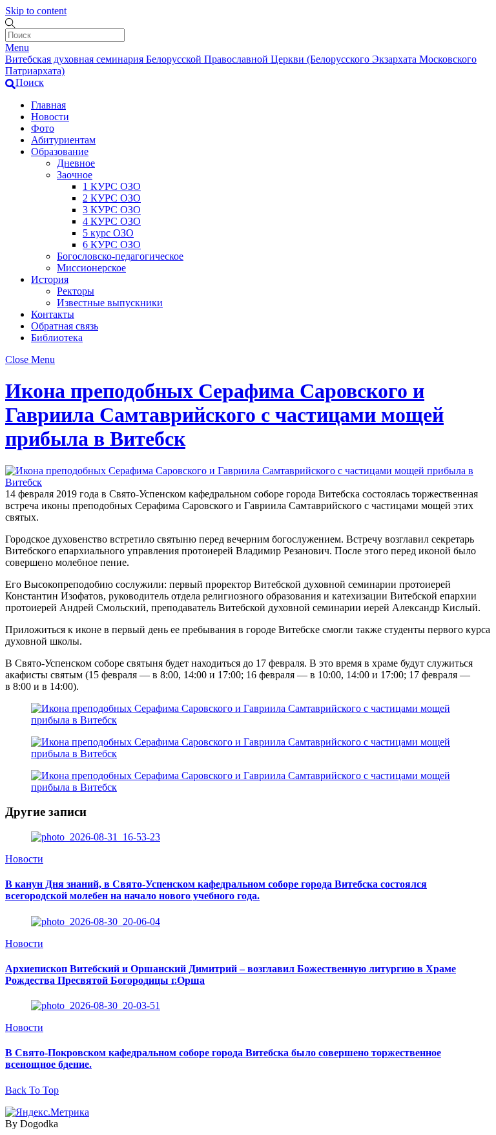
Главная (48, 104)
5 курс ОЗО (108, 232)
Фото (42, 128)
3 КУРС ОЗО (112, 209)
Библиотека (57, 337)
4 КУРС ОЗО (112, 221)
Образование (59, 151)
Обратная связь (64, 325)
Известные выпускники (110, 302)
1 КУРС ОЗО (112, 186)
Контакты (52, 314)
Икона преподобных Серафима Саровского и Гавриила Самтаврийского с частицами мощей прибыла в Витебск (224, 414)
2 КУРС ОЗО (112, 198)
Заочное (74, 174)
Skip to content (36, 10)
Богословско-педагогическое (120, 256)
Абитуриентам (63, 139)
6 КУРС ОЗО (112, 244)
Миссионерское (91, 267)
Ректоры (75, 291)
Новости (50, 116)
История (49, 279)
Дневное (76, 163)
